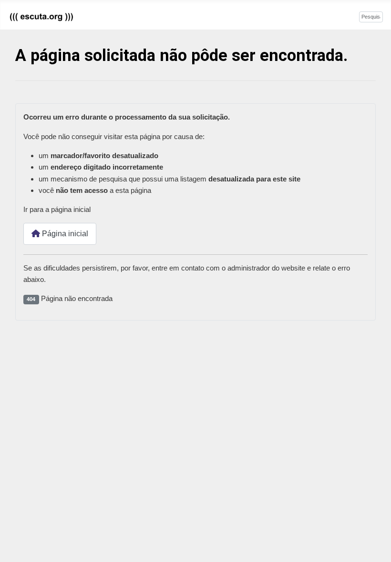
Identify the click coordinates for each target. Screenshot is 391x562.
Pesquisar (343, 16)
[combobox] (371, 16)
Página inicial (64, 234)
